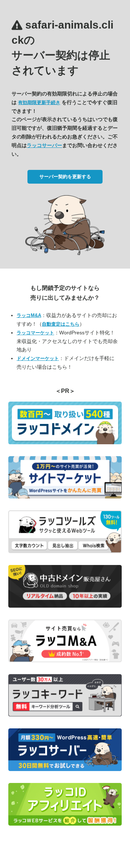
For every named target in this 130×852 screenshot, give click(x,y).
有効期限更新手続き (39, 102)
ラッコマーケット (35, 332)
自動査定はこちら (60, 324)
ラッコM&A (29, 315)
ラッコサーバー (44, 145)
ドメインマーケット (38, 358)
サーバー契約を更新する (65, 176)
